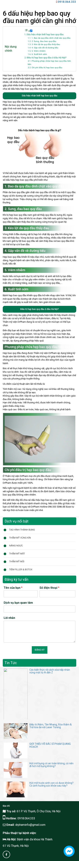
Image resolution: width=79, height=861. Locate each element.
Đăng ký (39, 649)
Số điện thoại (49, 587)
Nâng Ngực (16, 545)
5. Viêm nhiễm (39, 51)
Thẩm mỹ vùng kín (20, 537)
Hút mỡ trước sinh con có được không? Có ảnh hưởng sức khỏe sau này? (51, 784)
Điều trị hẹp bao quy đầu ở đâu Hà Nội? (47, 57)
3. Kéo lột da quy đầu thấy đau (46, 44)
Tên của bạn (13, 587)
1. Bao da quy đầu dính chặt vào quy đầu (51, 38)
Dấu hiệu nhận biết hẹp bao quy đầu (45, 34)
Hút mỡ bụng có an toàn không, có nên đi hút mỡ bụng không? (51, 765)
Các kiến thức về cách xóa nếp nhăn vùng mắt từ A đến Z (49, 671)
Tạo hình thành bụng (22, 529)
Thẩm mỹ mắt (17, 553)
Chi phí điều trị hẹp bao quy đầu (47, 67)
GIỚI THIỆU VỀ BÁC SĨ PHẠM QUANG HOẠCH (50, 745)
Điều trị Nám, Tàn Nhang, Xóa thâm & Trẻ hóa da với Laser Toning (50, 726)
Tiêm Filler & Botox (20, 569)
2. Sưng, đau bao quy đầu (44, 41)
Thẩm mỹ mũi (16, 561)
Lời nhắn (9, 618)
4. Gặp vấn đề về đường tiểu (45, 48)
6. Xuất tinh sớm (39, 54)
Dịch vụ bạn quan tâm (18, 602)
